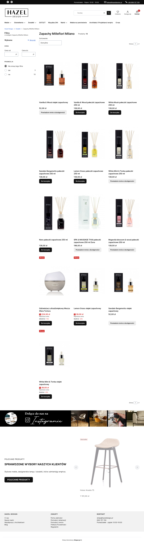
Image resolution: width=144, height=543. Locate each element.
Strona (131, 44)
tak (9, 70)
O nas (6, 518)
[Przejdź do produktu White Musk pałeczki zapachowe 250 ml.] (124, 75)
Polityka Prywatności (58, 525)
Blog (6, 525)
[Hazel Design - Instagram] (12, 2)
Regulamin (54, 527)
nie (9, 74)
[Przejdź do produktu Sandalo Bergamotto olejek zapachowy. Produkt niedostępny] (124, 281)
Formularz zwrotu (57, 522)
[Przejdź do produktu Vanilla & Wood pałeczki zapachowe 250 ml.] (89, 75)
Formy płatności (56, 518)
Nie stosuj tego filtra (15, 66)
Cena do (25, 50)
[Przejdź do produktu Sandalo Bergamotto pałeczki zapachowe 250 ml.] (54, 143)
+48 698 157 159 (134, 2)
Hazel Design (8, 29)
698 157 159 (101, 520)
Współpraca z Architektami (14, 522)
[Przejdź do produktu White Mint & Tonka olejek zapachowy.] (54, 354)
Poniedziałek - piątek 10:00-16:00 (109, 522)
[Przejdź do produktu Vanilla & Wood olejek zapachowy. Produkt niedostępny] (54, 75)
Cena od (7, 50)
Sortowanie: (43, 38)
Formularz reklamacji (58, 520)
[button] (109, 13)
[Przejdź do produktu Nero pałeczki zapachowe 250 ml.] (54, 212)
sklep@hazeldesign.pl (114, 2)
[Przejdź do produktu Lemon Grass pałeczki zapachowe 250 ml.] (89, 143)
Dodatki (18, 29)
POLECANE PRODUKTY (18, 479)
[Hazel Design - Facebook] (8, 2)
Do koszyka (80, 112)
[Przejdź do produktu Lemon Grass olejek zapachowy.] (89, 281)
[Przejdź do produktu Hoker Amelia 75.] (106, 462)
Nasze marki (9, 520)
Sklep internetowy (71, 540)
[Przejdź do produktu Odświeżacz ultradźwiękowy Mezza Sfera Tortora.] (54, 281)
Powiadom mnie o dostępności (53, 112)
